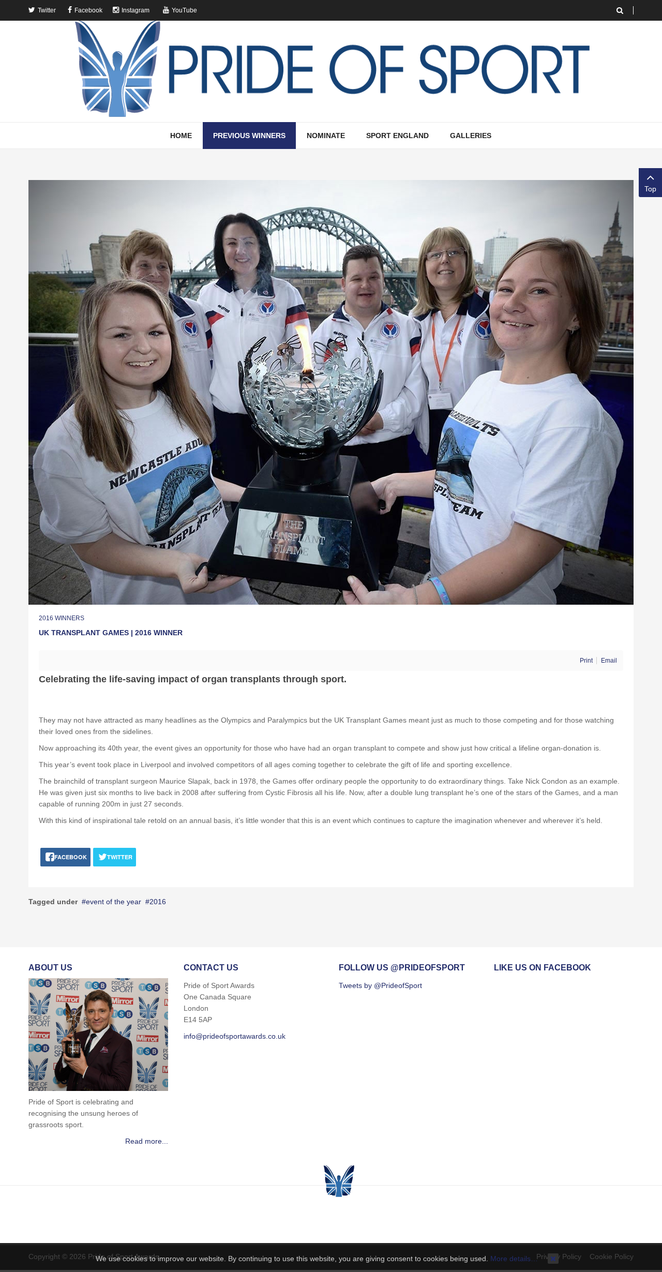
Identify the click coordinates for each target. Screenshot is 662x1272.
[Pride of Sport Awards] (331, 71)
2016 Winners (61, 618)
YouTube (184, 10)
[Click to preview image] (331, 391)
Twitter (47, 10)
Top (650, 189)
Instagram (135, 10)
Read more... (146, 1141)
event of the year (113, 901)
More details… (514, 1258)
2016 (157, 901)
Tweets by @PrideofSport (380, 985)
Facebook (88, 10)
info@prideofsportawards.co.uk (234, 1036)
